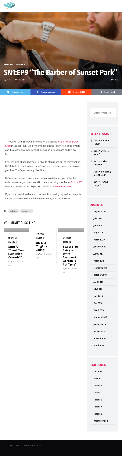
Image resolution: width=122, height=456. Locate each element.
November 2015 (100, 338)
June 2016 (98, 296)
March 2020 (99, 239)
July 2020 (97, 218)
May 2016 (97, 303)
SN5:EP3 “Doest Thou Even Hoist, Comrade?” (16, 252)
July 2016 (97, 289)
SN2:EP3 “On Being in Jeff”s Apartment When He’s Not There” (70, 255)
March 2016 (98, 310)
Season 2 (67, 242)
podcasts (13, 211)
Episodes (8, 64)
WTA (8, 79)
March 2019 (98, 260)
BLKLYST (76, 182)
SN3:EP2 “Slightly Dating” (41, 246)
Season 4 (97, 406)
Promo (96, 378)
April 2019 (98, 253)
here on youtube (63, 186)
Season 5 (12, 242)
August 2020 (99, 211)
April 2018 (98, 282)
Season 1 (20, 64)
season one (27, 211)
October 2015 (99, 345)
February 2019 (100, 268)
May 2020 (98, 232)
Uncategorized (100, 420)
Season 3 (40, 238)
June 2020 (98, 225)
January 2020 (99, 246)
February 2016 (100, 317)
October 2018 (100, 275)
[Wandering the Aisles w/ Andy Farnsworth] (9, 5)
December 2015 (100, 331)
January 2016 (99, 324)
